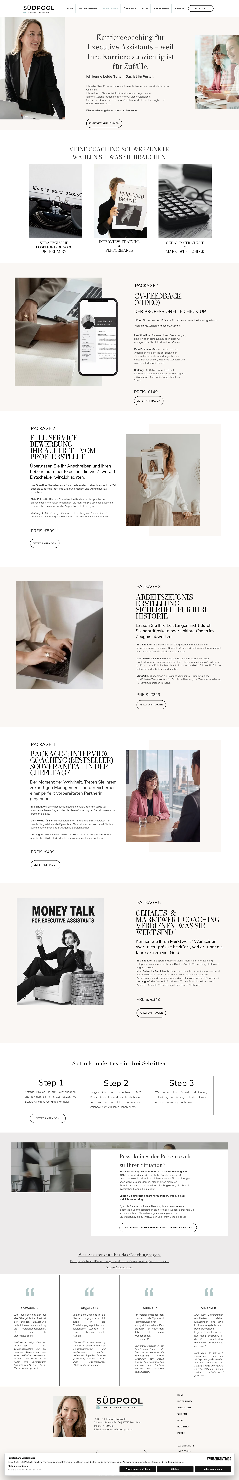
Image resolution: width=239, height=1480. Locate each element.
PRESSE (181, 1433)
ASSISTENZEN (184, 1407)
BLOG (180, 1420)
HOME (180, 1395)
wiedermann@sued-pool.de (117, 1429)
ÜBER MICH (182, 1414)
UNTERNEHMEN (184, 1401)
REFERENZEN (183, 1426)
